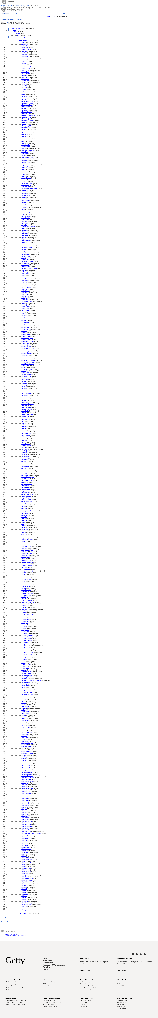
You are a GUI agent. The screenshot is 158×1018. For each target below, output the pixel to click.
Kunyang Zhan (25, 555)
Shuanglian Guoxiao (27, 908)
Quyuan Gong (25, 763)
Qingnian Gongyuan (27, 753)
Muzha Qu (24, 666)
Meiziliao (24, 628)
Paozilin (23, 722)
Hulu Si (23, 428)
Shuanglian (24, 906)
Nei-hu (23, 704)
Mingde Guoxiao (26, 638)
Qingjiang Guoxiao (26, 751)
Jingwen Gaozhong (27, 494)
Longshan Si (25, 605)
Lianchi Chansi (25, 569)
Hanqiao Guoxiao (26, 374)
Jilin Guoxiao (25, 482)
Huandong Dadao (26, 409)
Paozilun (23, 724)
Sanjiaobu (24, 786)
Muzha (23, 663)
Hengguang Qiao (26, 376)
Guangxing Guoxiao (27, 352)
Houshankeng (25, 390)
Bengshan (24, 77)
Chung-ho (24, 129)
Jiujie (22, 518)
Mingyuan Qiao (25, 644)
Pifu (22, 729)
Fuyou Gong (25, 308)
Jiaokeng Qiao (25, 473)
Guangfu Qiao (25, 345)
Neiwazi (23, 715)
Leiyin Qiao (24, 567)
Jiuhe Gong (24, 517)
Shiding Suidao (25, 847)
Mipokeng (24, 659)
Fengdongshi (25, 280)
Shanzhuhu (24, 810)
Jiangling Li (24, 454)
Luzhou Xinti (25, 616)
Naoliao (23, 703)
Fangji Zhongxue (26, 273)
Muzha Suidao (25, 668)
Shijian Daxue (25, 857)
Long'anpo (24, 597)
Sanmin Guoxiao (26, 793)
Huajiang (24, 405)
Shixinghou (24, 901)
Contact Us (23, 935)
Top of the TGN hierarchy (18, 28)
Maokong (24, 624)
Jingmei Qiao (25, 487)
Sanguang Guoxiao (27, 781)
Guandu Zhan (25, 343)
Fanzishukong (25, 278)
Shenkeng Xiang (26, 831)
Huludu (23, 426)
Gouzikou (24, 331)
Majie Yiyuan (25, 621)
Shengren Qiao (25, 823)
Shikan (23, 864)
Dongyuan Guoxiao (27, 261)
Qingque (23, 755)
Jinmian (23, 506)
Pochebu (24, 736)
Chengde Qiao (25, 113)
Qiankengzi (24, 744)
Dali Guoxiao (25, 171)
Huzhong (24, 440)
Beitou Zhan (25, 72)
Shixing (23, 899)
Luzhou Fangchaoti (27, 614)
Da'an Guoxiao (25, 145)
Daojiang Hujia (25, 186)
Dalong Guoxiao (26, 178)
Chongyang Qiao (26, 127)
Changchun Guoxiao (27, 103)
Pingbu (23, 730)
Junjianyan (24, 538)
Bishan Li (24, 82)
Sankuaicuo (24, 791)
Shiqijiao (23, 885)
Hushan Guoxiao (26, 433)
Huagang (24, 400)
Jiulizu (23, 522)
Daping (23, 192)
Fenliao (23, 284)
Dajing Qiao (24, 167)
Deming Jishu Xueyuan (28, 226)
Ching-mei (24, 124)
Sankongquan (25, 790)
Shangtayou (24, 807)
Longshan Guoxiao (26, 600)
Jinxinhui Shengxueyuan (28, 510)
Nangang (24, 670)
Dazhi (23, 214)
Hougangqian (25, 385)
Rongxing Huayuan (27, 774)
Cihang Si (24, 136)
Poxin (23, 739)
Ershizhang (24, 272)
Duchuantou (25, 265)
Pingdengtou (25, 734)
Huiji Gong (24, 423)
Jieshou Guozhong (26, 480)
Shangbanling (25, 805)
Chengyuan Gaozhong (28, 120)
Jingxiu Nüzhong (26, 499)
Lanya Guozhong (26, 560)
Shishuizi (24, 889)
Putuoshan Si (25, 741)
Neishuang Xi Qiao (26, 713)
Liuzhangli (24, 591)
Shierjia (23, 850)
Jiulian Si (24, 520)
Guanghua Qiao (26, 346)
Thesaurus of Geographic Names (22, 5)
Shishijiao (24, 887)
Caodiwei (24, 98)
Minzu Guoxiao (25, 657)
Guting (23, 367)
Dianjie (23, 228)
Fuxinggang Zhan (26, 301)
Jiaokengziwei (25, 475)
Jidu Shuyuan (25, 478)
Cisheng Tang (25, 138)
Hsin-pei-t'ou (25, 397)
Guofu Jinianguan (26, 358)
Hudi (22, 421)
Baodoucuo (24, 51)
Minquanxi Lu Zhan (27, 652)
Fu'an (23, 285)
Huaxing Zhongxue (26, 418)
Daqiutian (24, 197)
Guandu (23, 332)
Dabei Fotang (25, 153)
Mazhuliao (24, 626)
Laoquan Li (24, 564)
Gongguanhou (25, 327)
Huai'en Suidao (25, 402)
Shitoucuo (24, 896)
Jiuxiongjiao (24, 529)
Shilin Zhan (24, 876)
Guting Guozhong (26, 369)
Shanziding (24, 812)
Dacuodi (23, 159)
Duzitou (23, 270)
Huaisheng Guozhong (27, 404)
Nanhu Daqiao (25, 685)
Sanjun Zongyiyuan (27, 788)
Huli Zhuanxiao (25, 425)
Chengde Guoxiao (26, 112)
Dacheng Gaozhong (27, 157)
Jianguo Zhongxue (26, 456)
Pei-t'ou (23, 725)
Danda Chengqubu (26, 183)
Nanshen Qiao (25, 697)
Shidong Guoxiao (26, 849)
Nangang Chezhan (26, 671)
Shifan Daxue (25, 854)
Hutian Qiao (24, 437)
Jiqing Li (23, 511)
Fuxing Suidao (25, 306)
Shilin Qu (24, 875)
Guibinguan (24, 355)
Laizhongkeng (25, 557)
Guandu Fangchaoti (27, 338)
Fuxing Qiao (25, 305)
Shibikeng (24, 842)
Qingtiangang (25, 757)
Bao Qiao (24, 53)
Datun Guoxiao (25, 211)
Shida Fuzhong (25, 845)
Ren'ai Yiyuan (25, 769)
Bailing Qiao (24, 47)
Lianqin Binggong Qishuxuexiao (30, 571)
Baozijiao (24, 54)
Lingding (23, 572)
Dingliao (23, 239)
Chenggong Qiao (26, 117)
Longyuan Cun (25, 609)
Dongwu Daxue (25, 256)
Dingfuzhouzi (25, 235)
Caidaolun (24, 93)
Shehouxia (24, 819)
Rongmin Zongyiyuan (27, 772)
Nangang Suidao (26, 682)
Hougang (24, 383)
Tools (11, 5)
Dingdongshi (25, 233)
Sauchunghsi (25, 800)
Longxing (24, 607)
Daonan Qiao (25, 190)
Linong (23, 581)
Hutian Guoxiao (25, 435)
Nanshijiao (24, 699)
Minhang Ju (24, 645)
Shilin (23, 866)
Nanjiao (23, 687)
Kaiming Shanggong (27, 539)
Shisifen (23, 890)
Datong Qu (24, 207)
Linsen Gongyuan (26, 583)
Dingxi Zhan (24, 244)
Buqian (23, 91)
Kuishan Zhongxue (26, 553)
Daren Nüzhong (26, 199)
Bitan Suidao (25, 86)
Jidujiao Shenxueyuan (27, 477)
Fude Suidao (25, 291)
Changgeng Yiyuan (26, 105)
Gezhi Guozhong (26, 322)
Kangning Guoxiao (26, 543)
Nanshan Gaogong (26, 696)
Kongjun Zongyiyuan (27, 550)
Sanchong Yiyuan (26, 779)
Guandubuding (25, 334)
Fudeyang (24, 292)
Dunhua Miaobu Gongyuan (29, 268)
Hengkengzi (24, 378)
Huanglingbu (25, 411)
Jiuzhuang (24, 531)
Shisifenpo (24, 892)
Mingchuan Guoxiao (27, 635)
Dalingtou (24, 176)
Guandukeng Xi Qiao (27, 341)
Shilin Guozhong (26, 871)
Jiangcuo (24, 452)
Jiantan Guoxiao (26, 463)
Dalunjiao (24, 179)
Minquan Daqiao (26, 647)
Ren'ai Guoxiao (25, 765)
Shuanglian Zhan (26, 910)
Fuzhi (23, 312)
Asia (15, 31)
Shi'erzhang (24, 852)
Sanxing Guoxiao (26, 795)
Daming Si (24, 181)
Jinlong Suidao (25, 504)
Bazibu (23, 59)
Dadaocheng (25, 160)
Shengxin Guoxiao (26, 826)
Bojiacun (23, 89)
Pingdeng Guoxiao (26, 732)
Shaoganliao (25, 817)
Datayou (23, 202)
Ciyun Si (23, 139)
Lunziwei (24, 612)
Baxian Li (24, 58)
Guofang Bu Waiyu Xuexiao (29, 357)
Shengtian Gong (26, 824)
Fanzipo (23, 277)
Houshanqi (24, 395)
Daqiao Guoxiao (26, 195)
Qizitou (23, 762)
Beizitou (23, 75)
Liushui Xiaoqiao (26, 590)
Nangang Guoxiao (26, 677)
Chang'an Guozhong (27, 101)
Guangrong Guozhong (27, 348)
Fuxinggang (24, 299)
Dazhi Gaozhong (26, 216)
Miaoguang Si (25, 631)
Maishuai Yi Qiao (26, 619)
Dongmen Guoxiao (26, 251)
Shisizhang (24, 894)
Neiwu (23, 717)
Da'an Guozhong (26, 146)
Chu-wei (23, 132)
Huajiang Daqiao (26, 407)
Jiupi (22, 524)
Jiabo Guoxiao (25, 444)
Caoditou (24, 96)
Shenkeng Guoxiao (27, 830)
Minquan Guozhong (27, 649)
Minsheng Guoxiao (26, 654)
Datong (23, 204)
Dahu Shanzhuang (26, 164)
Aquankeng (24, 44)
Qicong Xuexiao (26, 746)
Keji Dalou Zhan (26, 546)
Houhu (23, 386)
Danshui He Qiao (26, 185)
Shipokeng (24, 883)
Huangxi (23, 412)
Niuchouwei (24, 718)
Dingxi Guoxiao (25, 242)
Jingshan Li (24, 491)
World (14, 30)
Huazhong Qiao (26, 419)
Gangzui (23, 318)
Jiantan (23, 461)
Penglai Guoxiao (26, 727)
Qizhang (23, 760)
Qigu (22, 748)
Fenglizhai (24, 282)
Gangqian (24, 315)
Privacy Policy (15, 935)
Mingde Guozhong (26, 640)
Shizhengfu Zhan (26, 904)
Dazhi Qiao (24, 219)
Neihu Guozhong (26, 706)
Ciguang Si (24, 134)
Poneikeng (24, 737)
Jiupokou (24, 527)
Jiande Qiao (24, 451)
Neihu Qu (24, 708)
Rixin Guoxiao (25, 770)
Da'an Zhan (24, 152)
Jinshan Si (24, 508)
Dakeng (23, 169)
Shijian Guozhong (26, 859)
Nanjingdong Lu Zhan (27, 689)
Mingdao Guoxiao (26, 637)
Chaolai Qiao (25, 106)
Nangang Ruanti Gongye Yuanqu (31, 680)
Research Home (5, 5)
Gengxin (23, 320)
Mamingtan (24, 623)
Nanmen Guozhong (27, 692)
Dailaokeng (24, 166)
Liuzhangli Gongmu (27, 593)
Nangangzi (24, 684)
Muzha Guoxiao (26, 664)
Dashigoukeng (25, 200)
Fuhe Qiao (24, 294)
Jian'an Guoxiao (26, 445)
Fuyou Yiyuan (25, 310)
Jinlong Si (24, 503)
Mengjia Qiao (25, 630)
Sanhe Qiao (24, 783)
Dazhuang (24, 221)
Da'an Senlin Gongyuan (28, 150)
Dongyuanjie (25, 263)
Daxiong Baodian (26, 212)
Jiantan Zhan (25, 466)
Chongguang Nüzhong (28, 126)
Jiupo (23, 525)
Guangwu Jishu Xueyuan (28, 350)
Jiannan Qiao (25, 459)
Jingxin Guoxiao (26, 496)
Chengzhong (25, 122)
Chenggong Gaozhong (28, 115)
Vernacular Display (50, 16)
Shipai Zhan (24, 882)
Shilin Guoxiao (25, 870)
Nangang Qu (25, 678)
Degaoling (24, 225)
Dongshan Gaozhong (27, 252)
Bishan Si (24, 84)
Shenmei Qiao (25, 835)
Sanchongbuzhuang (27, 776)
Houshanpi (24, 391)
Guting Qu (24, 371)
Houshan (24, 388)
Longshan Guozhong (27, 602)
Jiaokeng (24, 471)
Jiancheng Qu (25, 449)
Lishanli (23, 588)
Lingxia (23, 577)
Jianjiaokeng (25, 458)
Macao (23, 617)
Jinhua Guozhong (26, 501)
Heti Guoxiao (25, 379)
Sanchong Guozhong (27, 777)
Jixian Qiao (24, 534)
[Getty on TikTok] (145, 954)
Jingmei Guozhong (26, 484)
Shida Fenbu (25, 843)
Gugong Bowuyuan (27, 353)
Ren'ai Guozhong (26, 767)
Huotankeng (25, 431)
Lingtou (23, 574)
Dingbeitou (24, 232)
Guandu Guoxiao (26, 339)
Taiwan (18, 33)
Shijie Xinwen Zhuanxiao (28, 863)
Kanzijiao (24, 544)
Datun (23, 209)
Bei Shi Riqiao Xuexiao (28, 66)
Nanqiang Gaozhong (27, 694)
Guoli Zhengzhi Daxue (27, 364)
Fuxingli (23, 303)
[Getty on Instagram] (141, 954)
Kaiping (23, 541)
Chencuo (24, 110)
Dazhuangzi (24, 223)
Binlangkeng (25, 80)
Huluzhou (24, 430)
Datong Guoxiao (26, 205)
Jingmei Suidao (25, 489)
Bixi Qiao (24, 87)
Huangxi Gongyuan (27, 414)
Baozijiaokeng (25, 56)
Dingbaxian (24, 230)
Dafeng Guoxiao (26, 162)
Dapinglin (24, 193)
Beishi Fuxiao (25, 63)
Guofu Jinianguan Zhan (28, 360)
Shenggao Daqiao (26, 821)
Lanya (23, 558)
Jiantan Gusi (25, 464)
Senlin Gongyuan (26, 802)
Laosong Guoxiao (26, 565)
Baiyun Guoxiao (26, 49)
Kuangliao (24, 551)
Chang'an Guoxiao (26, 99)
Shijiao (23, 861)
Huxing (23, 438)
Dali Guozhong (25, 172)
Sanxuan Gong (25, 797)
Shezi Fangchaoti (26, 838)
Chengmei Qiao (26, 119)
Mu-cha (23, 661)
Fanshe (23, 275)
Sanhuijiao (24, 784)
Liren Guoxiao (25, 586)
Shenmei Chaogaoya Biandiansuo (31, 833)
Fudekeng (24, 289)
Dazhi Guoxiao (25, 218)
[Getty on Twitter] (137, 954)
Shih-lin (23, 856)
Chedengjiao (25, 108)
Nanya (23, 701)
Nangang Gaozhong (27, 675)
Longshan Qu (25, 604)
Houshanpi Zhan (26, 393)
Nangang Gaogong (27, 673)
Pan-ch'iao (24, 720)
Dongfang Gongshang (27, 247)
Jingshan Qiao (25, 492)
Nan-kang (24, 690)
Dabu (23, 155)
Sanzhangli (24, 798)
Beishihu (23, 65)
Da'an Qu (24, 148)
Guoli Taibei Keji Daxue (28, 362)
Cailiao (23, 94)
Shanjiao (24, 809)
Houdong (24, 381)
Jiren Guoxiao (25, 513)
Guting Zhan (25, 372)
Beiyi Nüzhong (25, 73)
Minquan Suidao (26, 650)
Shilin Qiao (24, 873)
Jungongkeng (25, 536)
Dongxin (23, 258)
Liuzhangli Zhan (26, 595)
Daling (23, 174)
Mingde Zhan (25, 642)
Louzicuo (24, 611)
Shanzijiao (24, 816)
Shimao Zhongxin (26, 880)
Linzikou (23, 584)
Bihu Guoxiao (25, 79)
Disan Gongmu (25, 245)
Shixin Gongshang (26, 903)
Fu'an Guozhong (26, 287)
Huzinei (23, 442)
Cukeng (23, 141)
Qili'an (23, 750)
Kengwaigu (24, 548)
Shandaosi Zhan (26, 803)
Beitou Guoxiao (25, 68)
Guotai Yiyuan (25, 365)
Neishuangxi (25, 711)
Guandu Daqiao (26, 336)
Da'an (23, 143)
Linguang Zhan (25, 576)
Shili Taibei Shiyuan (27, 878)
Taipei (18, 35)
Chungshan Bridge (26, 131)
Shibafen (24, 840)
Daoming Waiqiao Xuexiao (29, 188)
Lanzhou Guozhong (27, 562)
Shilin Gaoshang (26, 868)
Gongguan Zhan (26, 329)
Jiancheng (24, 447)
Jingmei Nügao (25, 485)
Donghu (23, 249)
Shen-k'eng (24, 828)
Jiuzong (23, 532)
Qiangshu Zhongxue (27, 743)
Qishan (23, 758)
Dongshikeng (25, 254)
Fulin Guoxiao (25, 296)
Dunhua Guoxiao (26, 266)
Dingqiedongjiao (26, 240)
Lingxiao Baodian (26, 579)
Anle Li (23, 42)
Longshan (24, 598)
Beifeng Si (24, 61)
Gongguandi (25, 325)
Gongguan (24, 324)
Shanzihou (24, 814)
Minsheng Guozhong (27, 656)
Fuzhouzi (24, 313)
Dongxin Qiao (25, 259)
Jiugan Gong (25, 515)
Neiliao (23, 710)
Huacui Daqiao (25, 398)
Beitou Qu (24, 70)
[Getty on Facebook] (133, 954)
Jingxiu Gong (25, 498)
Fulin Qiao (24, 298)
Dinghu (23, 237)
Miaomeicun (25, 633)
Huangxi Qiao (25, 416)
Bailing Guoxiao (26, 46)
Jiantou (23, 468)
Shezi (23, 836)
